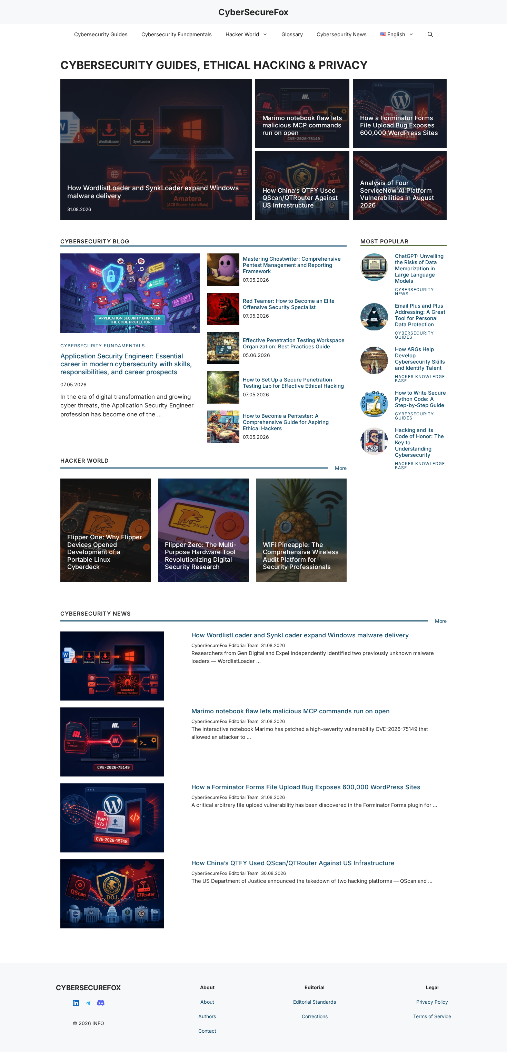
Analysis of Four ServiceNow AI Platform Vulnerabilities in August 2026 (397, 194)
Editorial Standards (314, 1002)
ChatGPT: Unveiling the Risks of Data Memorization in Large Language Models (419, 268)
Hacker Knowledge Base (420, 379)
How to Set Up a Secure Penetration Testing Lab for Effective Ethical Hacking (293, 382)
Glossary (292, 34)
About (207, 1002)
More (341, 468)
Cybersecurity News (342, 34)
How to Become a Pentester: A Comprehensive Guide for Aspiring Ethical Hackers (286, 422)
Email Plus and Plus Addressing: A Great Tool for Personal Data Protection (420, 315)
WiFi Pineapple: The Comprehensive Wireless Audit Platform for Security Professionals (301, 556)
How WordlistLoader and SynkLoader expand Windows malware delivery (153, 192)
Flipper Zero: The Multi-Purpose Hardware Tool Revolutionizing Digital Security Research (200, 556)
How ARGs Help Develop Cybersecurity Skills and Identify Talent (420, 358)
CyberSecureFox (253, 12)
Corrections (315, 1016)
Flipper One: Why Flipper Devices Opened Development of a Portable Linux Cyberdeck (104, 551)
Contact (207, 1031)
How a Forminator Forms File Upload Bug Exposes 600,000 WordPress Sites (399, 125)
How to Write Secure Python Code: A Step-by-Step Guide (420, 399)
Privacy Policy (432, 1002)
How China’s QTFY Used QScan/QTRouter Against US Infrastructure (300, 198)
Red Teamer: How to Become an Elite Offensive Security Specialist (289, 304)
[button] (430, 34)
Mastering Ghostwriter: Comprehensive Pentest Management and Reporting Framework (292, 264)
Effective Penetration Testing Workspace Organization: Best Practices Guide (294, 343)
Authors (207, 1016)
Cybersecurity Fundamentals (176, 34)
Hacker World (242, 34)
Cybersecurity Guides (101, 34)
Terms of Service (432, 1016)
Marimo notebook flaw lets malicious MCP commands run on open (302, 125)
